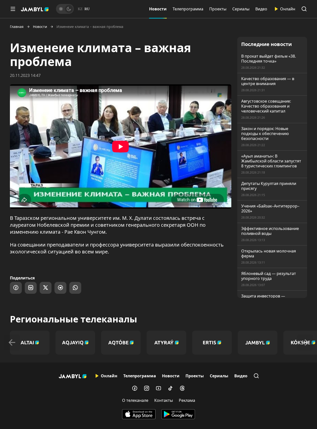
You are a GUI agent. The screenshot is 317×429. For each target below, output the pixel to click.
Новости (158, 9)
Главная (17, 26)
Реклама (187, 400)
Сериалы (240, 9)
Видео (261, 9)
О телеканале (135, 400)
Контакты (163, 400)
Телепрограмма (188, 9)
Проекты (217, 9)
